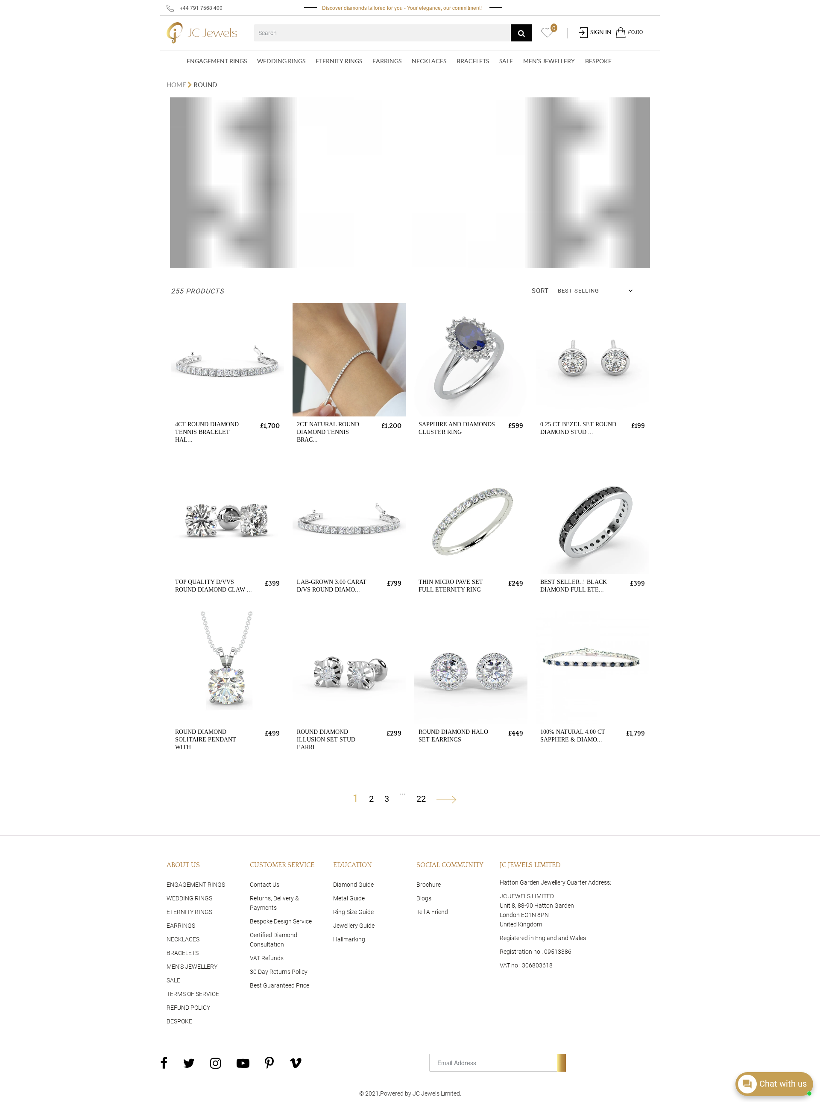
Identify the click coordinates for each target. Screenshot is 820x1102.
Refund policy (188, 1007)
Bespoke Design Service (281, 921)
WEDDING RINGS (281, 60)
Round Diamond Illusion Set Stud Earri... (326, 739)
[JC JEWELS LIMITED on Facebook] (163, 1062)
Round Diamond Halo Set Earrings (453, 736)
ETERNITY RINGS (339, 60)
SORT (540, 291)
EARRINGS (386, 60)
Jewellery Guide (354, 925)
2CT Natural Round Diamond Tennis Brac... (328, 432)
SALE (506, 60)
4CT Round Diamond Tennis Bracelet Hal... (207, 432)
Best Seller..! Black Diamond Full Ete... (573, 586)
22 (421, 799)
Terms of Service (193, 994)
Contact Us (264, 884)
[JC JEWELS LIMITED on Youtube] (243, 1062)
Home (177, 84)
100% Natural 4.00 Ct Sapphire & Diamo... (572, 736)
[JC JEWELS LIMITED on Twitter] (189, 1062)
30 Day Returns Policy (279, 971)
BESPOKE (598, 60)
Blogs (423, 898)
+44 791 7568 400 (201, 7)
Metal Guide (349, 898)
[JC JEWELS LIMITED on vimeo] (295, 1062)
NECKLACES (429, 60)
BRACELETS (473, 60)
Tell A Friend (432, 912)
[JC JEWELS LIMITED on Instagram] (215, 1062)
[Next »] (446, 799)
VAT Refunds (267, 958)
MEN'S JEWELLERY (549, 60)
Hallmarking (349, 939)
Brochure (428, 884)
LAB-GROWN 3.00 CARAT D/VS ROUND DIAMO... (331, 586)
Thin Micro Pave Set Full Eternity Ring (451, 586)
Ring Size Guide (353, 912)
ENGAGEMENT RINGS (217, 60)
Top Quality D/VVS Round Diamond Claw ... (213, 586)
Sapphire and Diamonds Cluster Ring (457, 428)
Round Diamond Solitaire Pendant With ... (205, 739)
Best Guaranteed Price (279, 985)
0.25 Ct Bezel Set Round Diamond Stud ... (578, 428)
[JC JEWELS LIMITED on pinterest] (269, 1062)
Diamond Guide (353, 884)
